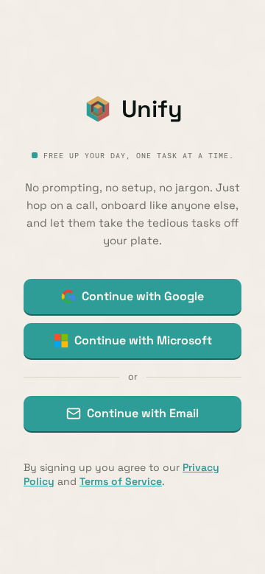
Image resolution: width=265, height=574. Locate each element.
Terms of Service (121, 481)
